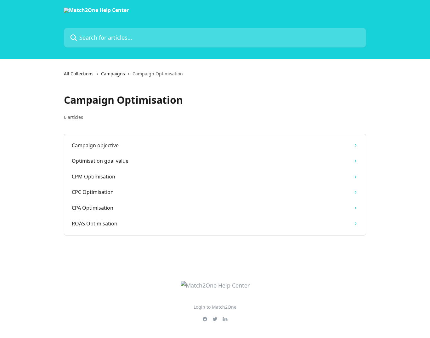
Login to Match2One (215, 307)
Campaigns (113, 74)
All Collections (78, 74)
